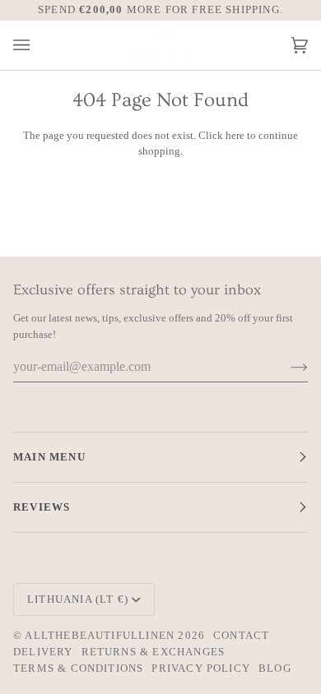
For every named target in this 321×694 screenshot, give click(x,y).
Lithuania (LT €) (77, 599)
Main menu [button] (49, 457)
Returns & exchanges (153, 651)
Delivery (43, 651)
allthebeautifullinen (99, 635)
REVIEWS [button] (41, 507)
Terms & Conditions (78, 668)
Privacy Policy (200, 668)
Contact (241, 635)
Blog (274, 668)
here (235, 135)
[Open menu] (38, 46)
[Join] (286, 367)
